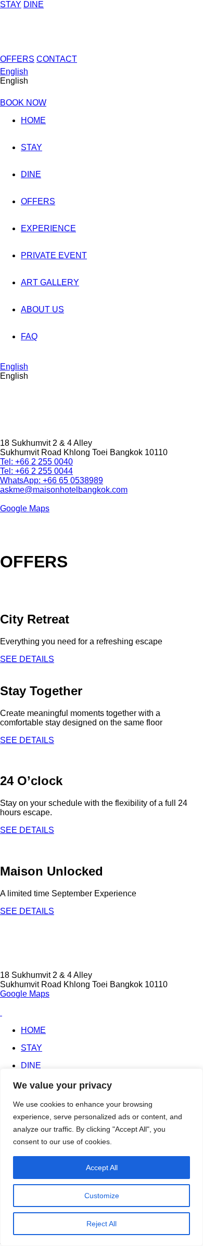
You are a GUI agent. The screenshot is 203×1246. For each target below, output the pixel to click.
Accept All (102, 1167)
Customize (101, 1195)
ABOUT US (42, 309)
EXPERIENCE (48, 228)
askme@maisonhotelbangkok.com (64, 489)
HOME (33, 120)
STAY (10, 4)
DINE (33, 4)
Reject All (101, 1224)
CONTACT (56, 59)
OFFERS (17, 59)
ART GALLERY (50, 282)
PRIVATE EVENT (54, 255)
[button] (101, 81)
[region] (101, 1157)
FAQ (29, 336)
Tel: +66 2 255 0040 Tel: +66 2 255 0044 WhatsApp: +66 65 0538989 (51, 471)
